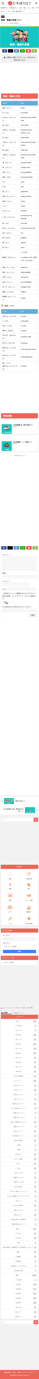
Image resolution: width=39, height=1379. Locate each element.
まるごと (26, 1201)
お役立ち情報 (25, 1140)
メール (5, 581)
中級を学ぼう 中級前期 (23, 1219)
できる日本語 (25, 1187)
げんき (26, 1164)
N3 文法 (26, 1053)
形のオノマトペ (25, 1099)
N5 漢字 (26, 1303)
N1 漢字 (26, 1284)
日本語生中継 (25, 1271)
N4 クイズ (26, 1058)
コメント (6, 555)
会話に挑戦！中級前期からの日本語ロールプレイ (19, 1247)
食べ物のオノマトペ (24, 1136)
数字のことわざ (25, 1182)
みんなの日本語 (24, 1205)
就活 (27, 1145)
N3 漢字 (26, 1293)
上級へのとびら (25, 1210)
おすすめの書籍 (24, 1076)
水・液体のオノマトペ (24, 1108)
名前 (4, 573)
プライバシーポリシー (28, 1372)
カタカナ (26, 1233)
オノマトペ (25, 1081)
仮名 (26, 1229)
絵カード (25, 1312)
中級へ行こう (25, 1215)
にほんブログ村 (27, 1008)
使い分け (26, 1307)
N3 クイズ (26, 1048)
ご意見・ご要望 (16, 1372)
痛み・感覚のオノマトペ (23, 1122)
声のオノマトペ (25, 1090)
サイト (4, 589)
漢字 (26, 1275)
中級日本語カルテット (23, 1224)
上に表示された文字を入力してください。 (17, 607)
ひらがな (26, 1238)
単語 (3, 16)
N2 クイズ (26, 1039)
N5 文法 (26, 1071)
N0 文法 (26, 1026)
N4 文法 (26, 1062)
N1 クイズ (26, 1030)
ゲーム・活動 (25, 1159)
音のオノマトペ (25, 1131)
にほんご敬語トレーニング (23, 1191)
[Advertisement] (19, 78)
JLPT (26, 1021)
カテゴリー (6, 943)
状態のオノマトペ (25, 1117)
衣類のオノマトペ (25, 1126)
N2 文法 (26, 1044)
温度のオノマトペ (25, 1113)
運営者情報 (7, 1372)
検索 (19, 951)
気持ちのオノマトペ (24, 1104)
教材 (27, 1150)
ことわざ (25, 1168)
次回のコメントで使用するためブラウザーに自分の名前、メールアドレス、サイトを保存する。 (19, 596)
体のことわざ (25, 1173)
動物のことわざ (25, 1177)
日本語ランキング (18, 1013)
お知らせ (25, 1154)
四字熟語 (26, 1261)
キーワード (6, 935)
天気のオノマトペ (25, 1094)
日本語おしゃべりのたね (23, 1266)
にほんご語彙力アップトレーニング (21, 1196)
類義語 (26, 1257)
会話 (26, 1243)
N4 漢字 (26, 1298)
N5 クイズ (26, 1067)
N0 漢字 (26, 1280)
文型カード (25, 1317)
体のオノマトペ (25, 1085)
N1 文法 (26, 1035)
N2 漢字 (26, 1289)
